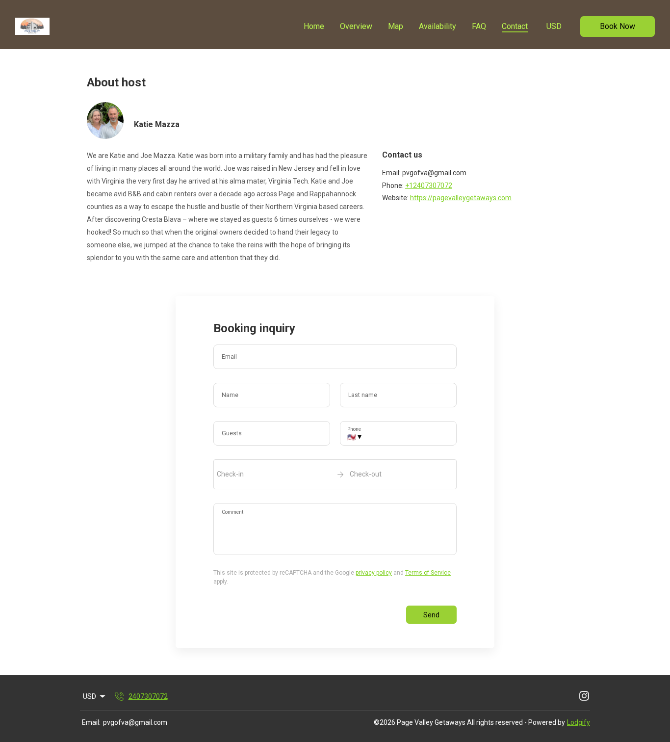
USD (554, 26)
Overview (356, 26)
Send (431, 615)
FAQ (479, 26)
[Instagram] (584, 696)
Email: (91, 722)
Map (395, 26)
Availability (437, 26)
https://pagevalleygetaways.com (461, 198)
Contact (515, 26)
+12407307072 (428, 185)
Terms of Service (428, 572)
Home (314, 26)
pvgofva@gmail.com (135, 722)
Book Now (617, 26)
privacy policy (374, 572)
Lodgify (578, 722)
